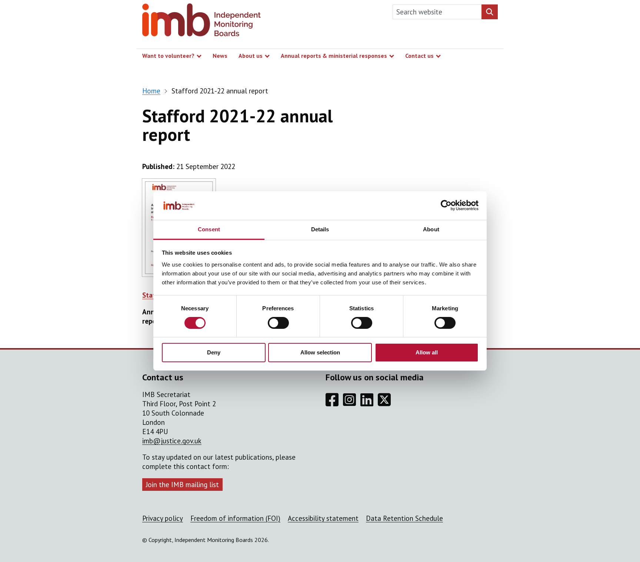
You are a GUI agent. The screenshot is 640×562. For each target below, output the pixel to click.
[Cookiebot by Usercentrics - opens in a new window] (446, 205)
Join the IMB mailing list (182, 484)
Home (151, 90)
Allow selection (320, 352)
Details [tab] (320, 229)
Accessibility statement (323, 518)
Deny (213, 352)
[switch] (278, 323)
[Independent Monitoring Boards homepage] (201, 21)
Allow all (427, 352)
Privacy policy (162, 518)
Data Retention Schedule (404, 518)
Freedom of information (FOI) (235, 518)
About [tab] (431, 229)
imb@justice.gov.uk (171, 440)
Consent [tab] (209, 229)
